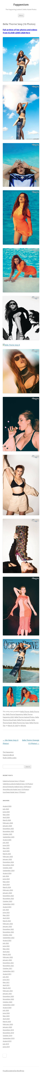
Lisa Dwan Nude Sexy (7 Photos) (14, 792)
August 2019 (7, 1041)
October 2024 (7, 868)
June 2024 (6, 879)
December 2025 (8, 828)
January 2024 (7, 893)
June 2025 (6, 845)
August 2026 (7, 806)
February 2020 (8, 1024)
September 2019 (8, 1038)
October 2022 (7, 935)
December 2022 (8, 929)
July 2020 (6, 1010)
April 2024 (6, 884)
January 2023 (7, 926)
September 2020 (8, 1005)
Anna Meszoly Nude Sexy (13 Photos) (16, 789)
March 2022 (7, 954)
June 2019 (6, 1047)
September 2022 (8, 938)
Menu (21, 15)
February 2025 (8, 856)
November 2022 (8, 932)
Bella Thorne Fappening (14, 714)
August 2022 (7, 940)
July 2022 (6, 943)
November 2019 (8, 1033)
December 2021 (8, 963)
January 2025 (7, 859)
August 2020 (7, 1007)
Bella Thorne (24, 711)
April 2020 (6, 1019)
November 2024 (8, 865)
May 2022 (6, 949)
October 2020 (7, 1002)
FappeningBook (8, 755)
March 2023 (7, 921)
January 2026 (7, 826)
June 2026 (6, 812)
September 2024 (8, 870)
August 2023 (7, 907)
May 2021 (6, 982)
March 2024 (7, 887)
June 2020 (6, 1013)
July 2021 (6, 977)
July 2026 (6, 809)
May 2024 (6, 882)
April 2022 (6, 952)
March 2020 (7, 1021)
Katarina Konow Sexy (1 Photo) (13, 781)
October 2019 (7, 1035)
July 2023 (6, 910)
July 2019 (6, 1044)
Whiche (23, 725)
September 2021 (8, 971)
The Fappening (8, 752)
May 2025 (6, 848)
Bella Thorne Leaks (24, 720)
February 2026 (8, 823)
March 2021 (7, 988)
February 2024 (8, 890)
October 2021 (7, 968)
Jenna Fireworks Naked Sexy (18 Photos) (17, 787)
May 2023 (6, 915)
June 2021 (6, 980)
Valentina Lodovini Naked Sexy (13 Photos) (18, 784)
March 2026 (7, 820)
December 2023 (8, 896)
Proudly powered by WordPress (13, 1071)
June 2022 (6, 946)
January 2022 (7, 960)
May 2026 (6, 815)
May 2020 (6, 1016)
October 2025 (7, 834)
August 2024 (7, 873)
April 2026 (6, 817)
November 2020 (8, 999)
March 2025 (7, 854)
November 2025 (8, 831)
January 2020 (7, 1027)
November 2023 (8, 898)
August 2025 (7, 840)
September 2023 (8, 904)
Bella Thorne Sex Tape (21, 723)
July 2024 (6, 876)
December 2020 (8, 996)
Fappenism (21, 4)
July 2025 (6, 842)
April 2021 (6, 985)
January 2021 (7, 993)
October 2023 (7, 901)
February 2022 (8, 957)
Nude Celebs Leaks (9, 758)
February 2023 (8, 924)
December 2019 (8, 1030)
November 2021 (8, 966)
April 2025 (6, 851)
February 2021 (8, 991)
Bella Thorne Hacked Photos (25, 717)
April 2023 (6, 918)
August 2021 (7, 974)
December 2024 (8, 862)
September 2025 (8, 837)
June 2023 (6, 912)
